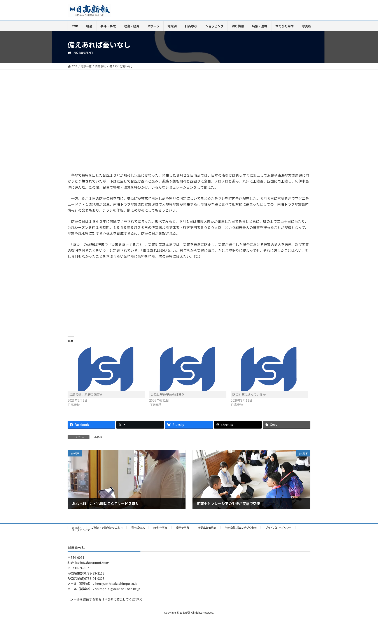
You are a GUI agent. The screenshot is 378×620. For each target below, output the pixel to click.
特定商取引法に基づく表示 (241, 527)
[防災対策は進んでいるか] (269, 369)
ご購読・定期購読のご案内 (106, 527)
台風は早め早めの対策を (167, 394)
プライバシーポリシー (278, 527)
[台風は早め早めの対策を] (187, 369)
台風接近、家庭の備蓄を (86, 394)
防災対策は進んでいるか (249, 394)
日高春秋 (97, 437)
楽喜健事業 (182, 527)
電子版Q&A (138, 527)
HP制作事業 (160, 527)
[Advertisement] (127, 125)
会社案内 (77, 527)
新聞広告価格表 (207, 527)
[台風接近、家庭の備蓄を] (106, 369)
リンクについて (81, 530)
